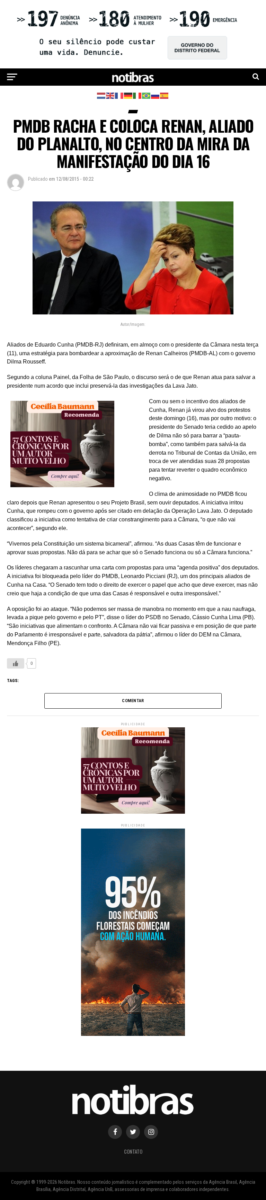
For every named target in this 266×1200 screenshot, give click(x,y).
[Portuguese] (146, 95)
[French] (119, 95)
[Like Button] (15, 663)
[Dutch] (101, 95)
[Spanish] (164, 95)
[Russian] (155, 95)
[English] (110, 95)
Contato (133, 1151)
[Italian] (137, 95)
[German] (128, 95)
